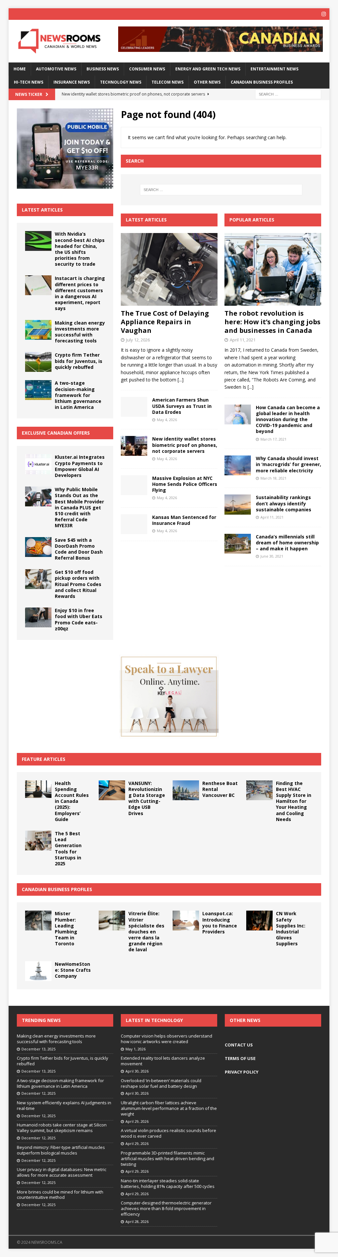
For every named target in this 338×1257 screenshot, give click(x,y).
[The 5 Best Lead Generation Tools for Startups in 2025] (38, 840)
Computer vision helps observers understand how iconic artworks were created (166, 1038)
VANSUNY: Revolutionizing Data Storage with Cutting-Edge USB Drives (146, 798)
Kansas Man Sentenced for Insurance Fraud (184, 520)
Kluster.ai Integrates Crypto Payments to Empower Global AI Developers (80, 466)
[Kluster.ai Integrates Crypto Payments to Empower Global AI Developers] (38, 464)
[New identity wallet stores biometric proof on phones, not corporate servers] (134, 446)
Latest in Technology (154, 1020)
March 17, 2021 (273, 439)
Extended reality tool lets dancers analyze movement (163, 1061)
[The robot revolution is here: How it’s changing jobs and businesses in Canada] (272, 269)
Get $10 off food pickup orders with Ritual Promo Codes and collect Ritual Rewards (78, 584)
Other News (207, 82)
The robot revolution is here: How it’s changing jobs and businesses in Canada (272, 322)
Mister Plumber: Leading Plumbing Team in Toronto (66, 928)
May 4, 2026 (167, 419)
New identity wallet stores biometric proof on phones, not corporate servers (184, 445)
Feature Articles (43, 759)
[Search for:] (288, 94)
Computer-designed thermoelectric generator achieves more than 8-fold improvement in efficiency (166, 1208)
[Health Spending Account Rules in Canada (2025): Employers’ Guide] (38, 789)
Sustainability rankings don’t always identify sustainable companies (283, 503)
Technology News (120, 82)
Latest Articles (42, 210)
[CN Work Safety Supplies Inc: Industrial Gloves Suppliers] (259, 920)
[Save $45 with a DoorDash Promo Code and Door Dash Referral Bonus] (38, 547)
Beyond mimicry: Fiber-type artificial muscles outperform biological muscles (61, 1150)
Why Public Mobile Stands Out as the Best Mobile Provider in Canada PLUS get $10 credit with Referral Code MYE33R (79, 507)
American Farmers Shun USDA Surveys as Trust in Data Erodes (182, 406)
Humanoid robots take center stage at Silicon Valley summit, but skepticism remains (62, 1127)
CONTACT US (239, 1045)
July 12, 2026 (138, 340)
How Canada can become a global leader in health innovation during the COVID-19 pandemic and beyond (288, 419)
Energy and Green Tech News (207, 69)
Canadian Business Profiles (262, 82)
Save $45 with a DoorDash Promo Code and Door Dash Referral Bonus (79, 549)
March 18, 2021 (273, 478)
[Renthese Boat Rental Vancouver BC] (186, 790)
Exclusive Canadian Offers (56, 433)
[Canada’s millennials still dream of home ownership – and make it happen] (237, 544)
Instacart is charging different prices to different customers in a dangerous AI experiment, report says (80, 293)
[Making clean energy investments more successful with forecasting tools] (38, 330)
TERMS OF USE (240, 1058)
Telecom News (168, 82)
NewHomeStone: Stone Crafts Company (73, 970)
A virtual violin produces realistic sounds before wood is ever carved (168, 1133)
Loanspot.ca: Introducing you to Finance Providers (219, 922)
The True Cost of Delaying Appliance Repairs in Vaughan (165, 322)
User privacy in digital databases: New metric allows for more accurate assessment (61, 1172)
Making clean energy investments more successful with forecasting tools (80, 332)
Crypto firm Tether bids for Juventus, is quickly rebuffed (78, 361)
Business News (102, 69)
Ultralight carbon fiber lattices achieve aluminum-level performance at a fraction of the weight (169, 1108)
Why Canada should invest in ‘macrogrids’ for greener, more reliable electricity (288, 464)
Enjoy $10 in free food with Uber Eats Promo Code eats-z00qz (78, 619)
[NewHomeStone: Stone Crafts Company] (38, 971)
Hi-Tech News (28, 82)
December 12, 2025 (38, 1093)
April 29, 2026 (137, 1121)
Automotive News (56, 69)
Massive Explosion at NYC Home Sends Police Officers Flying (184, 484)
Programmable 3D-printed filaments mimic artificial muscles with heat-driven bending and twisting (167, 1158)
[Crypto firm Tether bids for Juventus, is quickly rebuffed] (38, 362)
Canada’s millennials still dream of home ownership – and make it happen (287, 542)
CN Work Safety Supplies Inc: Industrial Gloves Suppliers (290, 928)
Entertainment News (274, 69)
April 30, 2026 (137, 1071)
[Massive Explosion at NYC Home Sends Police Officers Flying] (134, 485)
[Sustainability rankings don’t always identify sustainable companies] (237, 504)
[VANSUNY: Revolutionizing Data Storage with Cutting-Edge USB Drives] (112, 790)
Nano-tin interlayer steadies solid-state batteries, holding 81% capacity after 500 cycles (168, 1183)
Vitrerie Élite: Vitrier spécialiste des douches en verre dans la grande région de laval (146, 931)
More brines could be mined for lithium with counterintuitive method (60, 1194)
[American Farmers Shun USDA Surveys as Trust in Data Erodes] (134, 407)
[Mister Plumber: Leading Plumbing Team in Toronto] (38, 920)
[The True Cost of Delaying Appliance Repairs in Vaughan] (169, 269)
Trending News (41, 1020)
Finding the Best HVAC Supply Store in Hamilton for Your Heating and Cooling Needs (293, 801)
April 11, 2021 (242, 340)
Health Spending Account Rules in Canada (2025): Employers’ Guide (72, 801)
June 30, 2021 (271, 556)
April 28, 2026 (137, 1221)
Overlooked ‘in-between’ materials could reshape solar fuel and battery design (161, 1083)
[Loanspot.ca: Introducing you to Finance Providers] (186, 920)
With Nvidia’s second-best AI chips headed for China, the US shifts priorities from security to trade (80, 249)
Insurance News (71, 82)
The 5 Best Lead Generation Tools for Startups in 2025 (68, 848)
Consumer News (147, 69)
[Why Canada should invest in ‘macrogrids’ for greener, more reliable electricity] (237, 465)
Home (20, 69)
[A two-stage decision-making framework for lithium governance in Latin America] (38, 390)
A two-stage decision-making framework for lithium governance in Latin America (78, 395)
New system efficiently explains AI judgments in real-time (64, 1105)
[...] (181, 379)
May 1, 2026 (135, 1048)
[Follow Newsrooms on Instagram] (323, 14)
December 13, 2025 (38, 1048)
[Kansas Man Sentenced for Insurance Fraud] (134, 524)
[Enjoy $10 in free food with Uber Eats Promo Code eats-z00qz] (38, 617)
